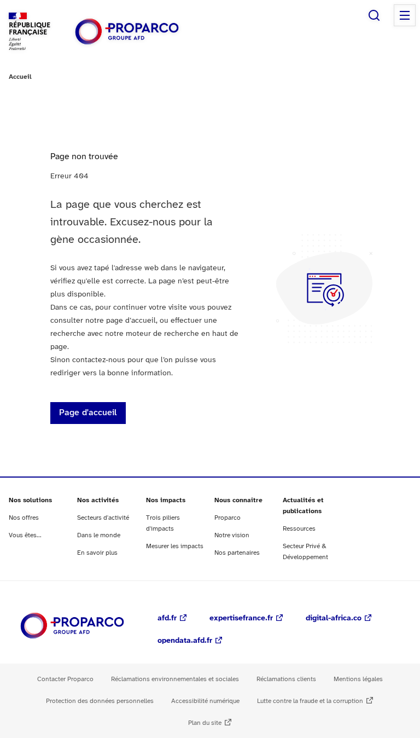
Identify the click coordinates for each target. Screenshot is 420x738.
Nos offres (24, 517)
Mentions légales (358, 679)
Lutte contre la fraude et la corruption (310, 701)
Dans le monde (98, 535)
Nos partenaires (237, 552)
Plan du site (204, 723)
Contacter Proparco (65, 679)
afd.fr (167, 618)
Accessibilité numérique (205, 701)
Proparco (227, 517)
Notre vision (231, 535)
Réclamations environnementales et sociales (175, 679)
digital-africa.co (333, 618)
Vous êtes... (25, 535)
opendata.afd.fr (185, 641)
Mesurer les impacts (174, 546)
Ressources (299, 528)
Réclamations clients (286, 679)
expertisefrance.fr (241, 618)
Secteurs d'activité (103, 517)
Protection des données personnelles (100, 701)
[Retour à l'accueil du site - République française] (126, 31)
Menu (405, 15)
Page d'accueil (88, 412)
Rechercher (374, 15)
